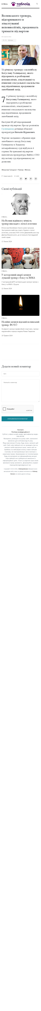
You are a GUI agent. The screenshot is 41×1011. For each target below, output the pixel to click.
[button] (5, 4)
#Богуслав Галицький (9, 170)
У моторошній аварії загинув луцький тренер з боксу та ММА (18, 276)
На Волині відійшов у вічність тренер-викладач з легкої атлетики (19, 222)
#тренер (21, 170)
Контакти (20, 430)
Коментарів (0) (7, 176)
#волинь (27, 170)
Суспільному (8, 129)
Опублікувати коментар (17, 419)
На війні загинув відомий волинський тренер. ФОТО (20, 323)
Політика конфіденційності (20, 432)
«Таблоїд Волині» (23, 469)
